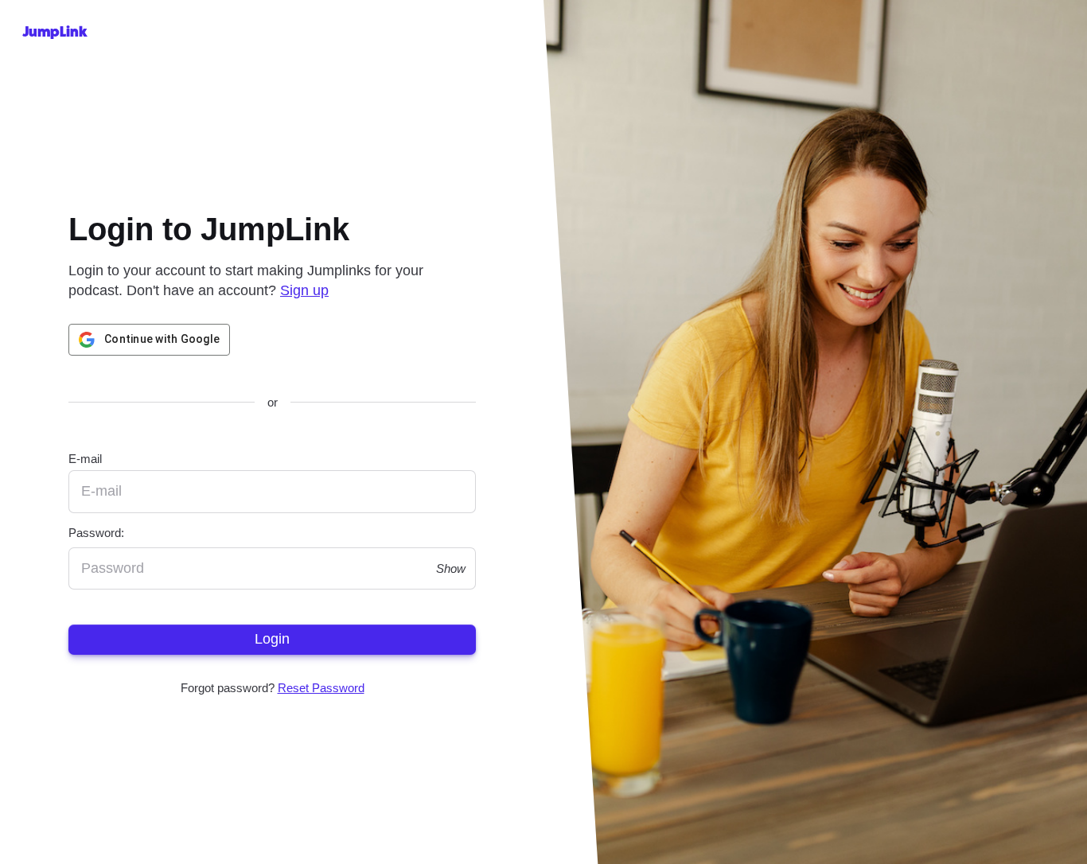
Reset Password (320, 688)
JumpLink (55, 32)
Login (272, 638)
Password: (96, 532)
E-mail (85, 458)
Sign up (304, 291)
